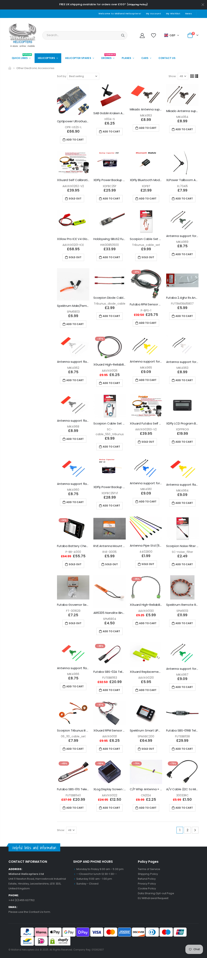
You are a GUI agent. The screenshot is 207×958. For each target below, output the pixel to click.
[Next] (195, 830)
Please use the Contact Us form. (29, 912)
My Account (153, 13)
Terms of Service (149, 869)
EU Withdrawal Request (153, 898)
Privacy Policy (147, 884)
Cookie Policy (147, 888)
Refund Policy (147, 879)
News (188, 13)
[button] (172, 35)
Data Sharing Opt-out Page (156, 893)
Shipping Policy (137, 4)
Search (123, 35)
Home (10, 68)
